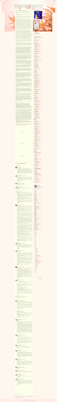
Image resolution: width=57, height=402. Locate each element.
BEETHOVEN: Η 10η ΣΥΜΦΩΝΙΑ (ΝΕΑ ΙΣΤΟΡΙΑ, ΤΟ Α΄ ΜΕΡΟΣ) (38, 174)
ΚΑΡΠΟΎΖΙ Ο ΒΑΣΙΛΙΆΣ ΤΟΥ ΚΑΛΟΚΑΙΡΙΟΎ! (37, 49)
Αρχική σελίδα (23, 396)
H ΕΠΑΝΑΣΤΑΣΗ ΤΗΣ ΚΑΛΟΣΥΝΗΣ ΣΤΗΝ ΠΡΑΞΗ (38, 38)
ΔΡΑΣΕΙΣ (35, 201)
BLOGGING (35, 228)
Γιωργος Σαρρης (36, 121)
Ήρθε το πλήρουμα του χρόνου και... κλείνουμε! (38, 109)
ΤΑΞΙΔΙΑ (35, 222)
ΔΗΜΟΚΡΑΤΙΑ (18, 163)
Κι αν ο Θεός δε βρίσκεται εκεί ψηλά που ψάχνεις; (38, 159)
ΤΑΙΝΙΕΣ (35, 221)
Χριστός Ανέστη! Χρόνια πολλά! (37, 85)
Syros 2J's (36, 99)
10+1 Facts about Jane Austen (37, 164)
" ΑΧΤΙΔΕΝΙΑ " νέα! (36, 73)
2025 (35, 234)
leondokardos (18, 191)
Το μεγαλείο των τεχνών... (37, 46)
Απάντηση (18, 181)
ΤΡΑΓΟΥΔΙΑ (35, 225)
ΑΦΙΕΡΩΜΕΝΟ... (36, 259)
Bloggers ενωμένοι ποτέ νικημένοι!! (37, 123)
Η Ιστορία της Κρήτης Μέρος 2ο (37, 178)
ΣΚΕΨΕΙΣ (25, 163)
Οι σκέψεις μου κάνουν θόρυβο (38, 51)
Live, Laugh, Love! (36, 130)
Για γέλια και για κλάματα (37, 79)
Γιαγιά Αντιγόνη (36, 166)
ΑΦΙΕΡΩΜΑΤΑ (35, 196)
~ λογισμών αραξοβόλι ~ (37, 101)
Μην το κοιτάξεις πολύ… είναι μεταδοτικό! (37, 58)
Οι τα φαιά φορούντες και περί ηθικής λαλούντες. (38, 124)
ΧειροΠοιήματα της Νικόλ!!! (37, 132)
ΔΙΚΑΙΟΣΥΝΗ (35, 200)
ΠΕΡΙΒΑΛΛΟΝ (35, 213)
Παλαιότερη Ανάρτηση (30, 396)
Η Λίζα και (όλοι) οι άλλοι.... (37, 117)
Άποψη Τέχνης (36, 136)
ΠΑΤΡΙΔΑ (21, 163)
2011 (35, 246)
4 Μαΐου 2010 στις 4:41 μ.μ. (22, 191)
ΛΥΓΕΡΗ (35, 154)
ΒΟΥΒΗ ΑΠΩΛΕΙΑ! (36, 65)
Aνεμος (35, 147)
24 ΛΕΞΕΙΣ (35, 191)
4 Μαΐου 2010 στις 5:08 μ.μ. (22, 243)
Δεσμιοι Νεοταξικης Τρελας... (37, 263)
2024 (35, 235)
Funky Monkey (36, 134)
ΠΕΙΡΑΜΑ (35, 212)
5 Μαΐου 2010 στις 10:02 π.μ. (22, 319)
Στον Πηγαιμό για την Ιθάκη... (38, 126)
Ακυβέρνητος (36, 158)
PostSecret (36, 119)
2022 (35, 236)
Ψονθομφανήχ (36, 108)
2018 (35, 240)
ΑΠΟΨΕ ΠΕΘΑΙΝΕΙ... (37, 262)
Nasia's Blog (36, 171)
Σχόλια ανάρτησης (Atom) (19, 397)
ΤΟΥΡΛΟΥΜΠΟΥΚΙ (36, 224)
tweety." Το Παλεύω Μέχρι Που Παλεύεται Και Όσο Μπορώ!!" (38, 168)
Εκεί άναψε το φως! (36, 61)
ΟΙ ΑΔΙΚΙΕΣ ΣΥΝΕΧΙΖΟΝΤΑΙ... (38, 261)
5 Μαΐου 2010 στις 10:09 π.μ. (22, 350)
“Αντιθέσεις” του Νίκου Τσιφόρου (38, 69)
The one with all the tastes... (37, 106)
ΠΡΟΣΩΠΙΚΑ (35, 215)
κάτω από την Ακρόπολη (37, 93)
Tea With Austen (36, 164)
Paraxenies (36, 151)
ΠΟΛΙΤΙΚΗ (23, 163)
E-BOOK (35, 230)
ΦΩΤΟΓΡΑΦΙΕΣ (35, 226)
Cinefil (35, 95)
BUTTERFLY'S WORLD (24, 3)
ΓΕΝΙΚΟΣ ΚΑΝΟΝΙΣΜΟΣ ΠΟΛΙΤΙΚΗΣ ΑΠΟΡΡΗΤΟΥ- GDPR (38, 10)
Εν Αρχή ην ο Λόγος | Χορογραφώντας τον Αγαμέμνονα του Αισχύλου (38, 137)
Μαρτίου (36, 265)
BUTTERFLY (18, 175)
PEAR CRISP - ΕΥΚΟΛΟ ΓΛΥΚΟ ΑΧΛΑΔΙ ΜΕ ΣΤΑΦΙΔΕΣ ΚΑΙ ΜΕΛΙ (38, 139)
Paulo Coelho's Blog (36, 115)
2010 (35, 247)
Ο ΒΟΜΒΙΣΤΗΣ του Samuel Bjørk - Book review (38, 47)
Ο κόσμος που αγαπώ (36, 67)
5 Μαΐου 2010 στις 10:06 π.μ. (22, 345)
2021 (35, 237)
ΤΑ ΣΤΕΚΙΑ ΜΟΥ (35, 220)
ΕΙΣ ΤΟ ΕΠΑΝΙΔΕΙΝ (36, 81)
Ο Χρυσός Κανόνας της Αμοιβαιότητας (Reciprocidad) (38, 54)
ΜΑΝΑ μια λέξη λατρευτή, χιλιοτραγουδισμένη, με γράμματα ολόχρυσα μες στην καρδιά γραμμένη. (38, 162)
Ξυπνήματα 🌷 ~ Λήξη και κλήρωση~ (38, 75)
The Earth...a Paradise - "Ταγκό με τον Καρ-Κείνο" (38, 169)
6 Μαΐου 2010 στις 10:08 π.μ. (22, 374)
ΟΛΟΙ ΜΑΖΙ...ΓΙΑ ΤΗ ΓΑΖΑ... (37, 255)
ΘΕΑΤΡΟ (35, 203)
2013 (35, 244)
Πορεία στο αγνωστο (36, 63)
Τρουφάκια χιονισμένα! (37, 111)
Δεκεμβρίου (36, 248)
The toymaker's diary (37, 173)
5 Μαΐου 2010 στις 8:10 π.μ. (23, 300)
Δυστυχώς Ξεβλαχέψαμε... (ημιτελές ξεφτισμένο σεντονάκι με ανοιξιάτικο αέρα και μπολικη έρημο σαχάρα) (38, 152)
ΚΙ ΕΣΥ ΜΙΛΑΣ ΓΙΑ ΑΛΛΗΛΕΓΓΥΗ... (38, 260)
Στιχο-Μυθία (36, 141)
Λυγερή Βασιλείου (19, 300)
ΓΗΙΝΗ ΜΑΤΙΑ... (36, 97)
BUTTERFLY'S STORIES (36, 229)
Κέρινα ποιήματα (36, 91)
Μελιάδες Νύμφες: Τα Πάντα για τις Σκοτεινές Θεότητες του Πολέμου (38, 44)
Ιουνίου (36, 253)
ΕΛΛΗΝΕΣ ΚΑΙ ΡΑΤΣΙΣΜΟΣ (37, 56)
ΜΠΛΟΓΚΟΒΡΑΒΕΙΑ (36, 207)
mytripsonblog (36, 128)
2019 (35, 239)
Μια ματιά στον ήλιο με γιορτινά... (37, 87)
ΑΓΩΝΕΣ (35, 192)
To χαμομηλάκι (36, 53)
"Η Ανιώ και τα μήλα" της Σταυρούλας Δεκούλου (38, 102)
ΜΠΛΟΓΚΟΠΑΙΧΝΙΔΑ (36, 208)
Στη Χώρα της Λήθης (37, 145)
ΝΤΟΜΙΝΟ (35, 209)
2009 (35, 268)
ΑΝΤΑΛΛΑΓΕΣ (35, 195)
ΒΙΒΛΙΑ (35, 197)
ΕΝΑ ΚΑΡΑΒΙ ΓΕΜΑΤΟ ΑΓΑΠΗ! (38, 256)
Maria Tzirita (18, 370)
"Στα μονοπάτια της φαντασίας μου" (38, 78)
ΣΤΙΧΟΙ (35, 217)
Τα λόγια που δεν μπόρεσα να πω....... (38, 180)
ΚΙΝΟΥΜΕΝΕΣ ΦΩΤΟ (36, 83)
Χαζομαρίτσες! (36, 171)
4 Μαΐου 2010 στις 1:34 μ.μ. (22, 175)
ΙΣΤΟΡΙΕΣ (35, 205)
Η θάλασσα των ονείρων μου (37, 89)
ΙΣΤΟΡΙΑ (35, 204)
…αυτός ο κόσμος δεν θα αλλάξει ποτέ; (38, 182)
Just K (35, 156)
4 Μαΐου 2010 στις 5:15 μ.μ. (22, 250)
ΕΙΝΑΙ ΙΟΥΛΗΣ (36, 71)
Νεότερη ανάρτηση (17, 396)
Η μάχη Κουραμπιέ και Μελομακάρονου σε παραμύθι (37, 113)
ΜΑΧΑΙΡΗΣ (36, 143)
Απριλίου (36, 264)
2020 (35, 238)
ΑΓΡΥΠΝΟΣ (36, 149)
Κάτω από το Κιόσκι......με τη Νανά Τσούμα (38, 60)
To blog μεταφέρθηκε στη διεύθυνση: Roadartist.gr (38, 104)
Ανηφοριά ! (36, 176)
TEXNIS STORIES (36, 161)
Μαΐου (36, 254)
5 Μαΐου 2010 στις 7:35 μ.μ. (22, 370)
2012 (35, 245)
